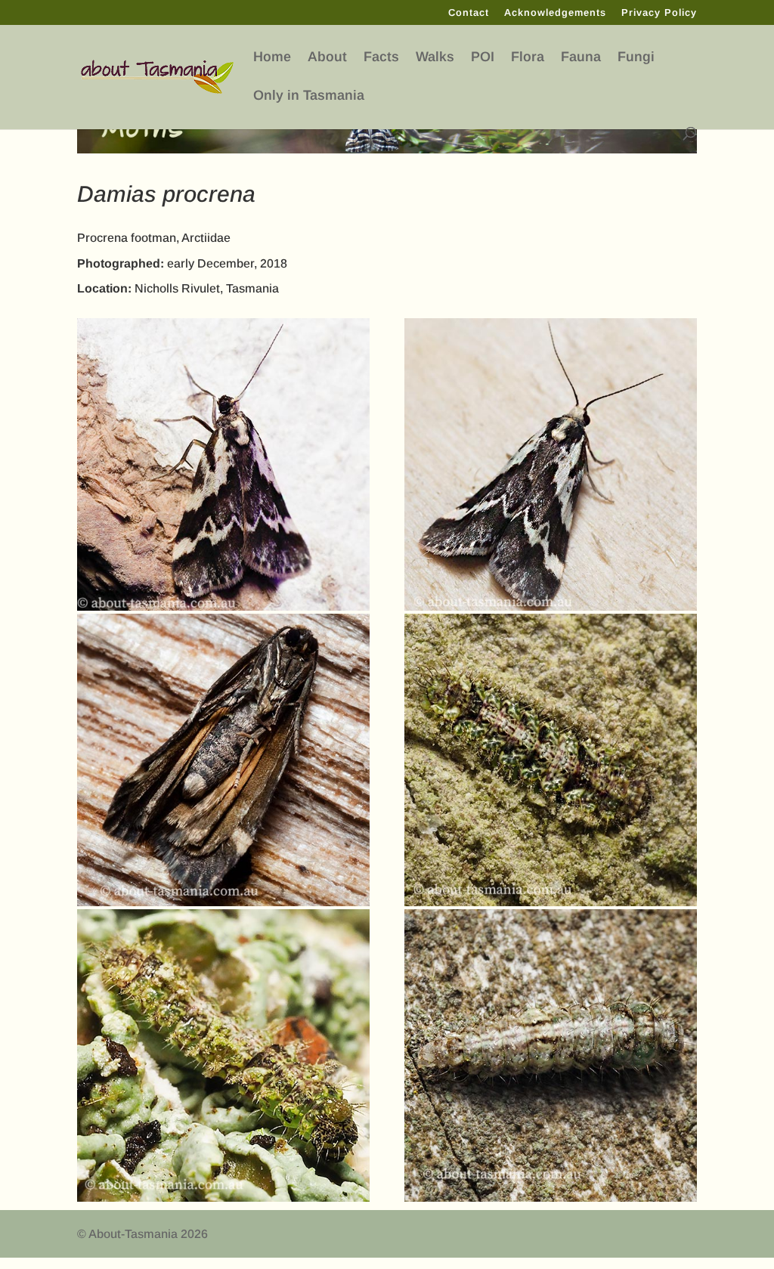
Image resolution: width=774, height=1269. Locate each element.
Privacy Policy (659, 13)
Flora (527, 57)
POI (482, 57)
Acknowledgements (555, 13)
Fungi (636, 57)
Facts (381, 57)
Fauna (581, 57)
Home (272, 57)
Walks (435, 57)
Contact (468, 13)
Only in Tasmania (308, 95)
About (327, 57)
